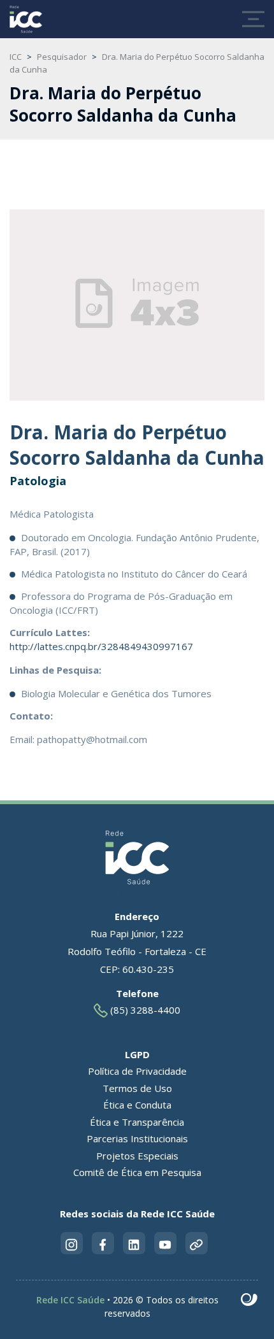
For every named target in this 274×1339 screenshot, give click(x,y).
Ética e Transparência (137, 1122)
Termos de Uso (137, 1088)
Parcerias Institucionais (137, 1138)
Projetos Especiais (137, 1155)
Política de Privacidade (137, 1071)
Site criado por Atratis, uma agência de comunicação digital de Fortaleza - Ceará (249, 1300)
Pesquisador (62, 56)
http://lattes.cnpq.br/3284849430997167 (101, 646)
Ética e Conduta (137, 1104)
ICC (16, 56)
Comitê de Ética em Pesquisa (137, 1172)
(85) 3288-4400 (144, 1009)
